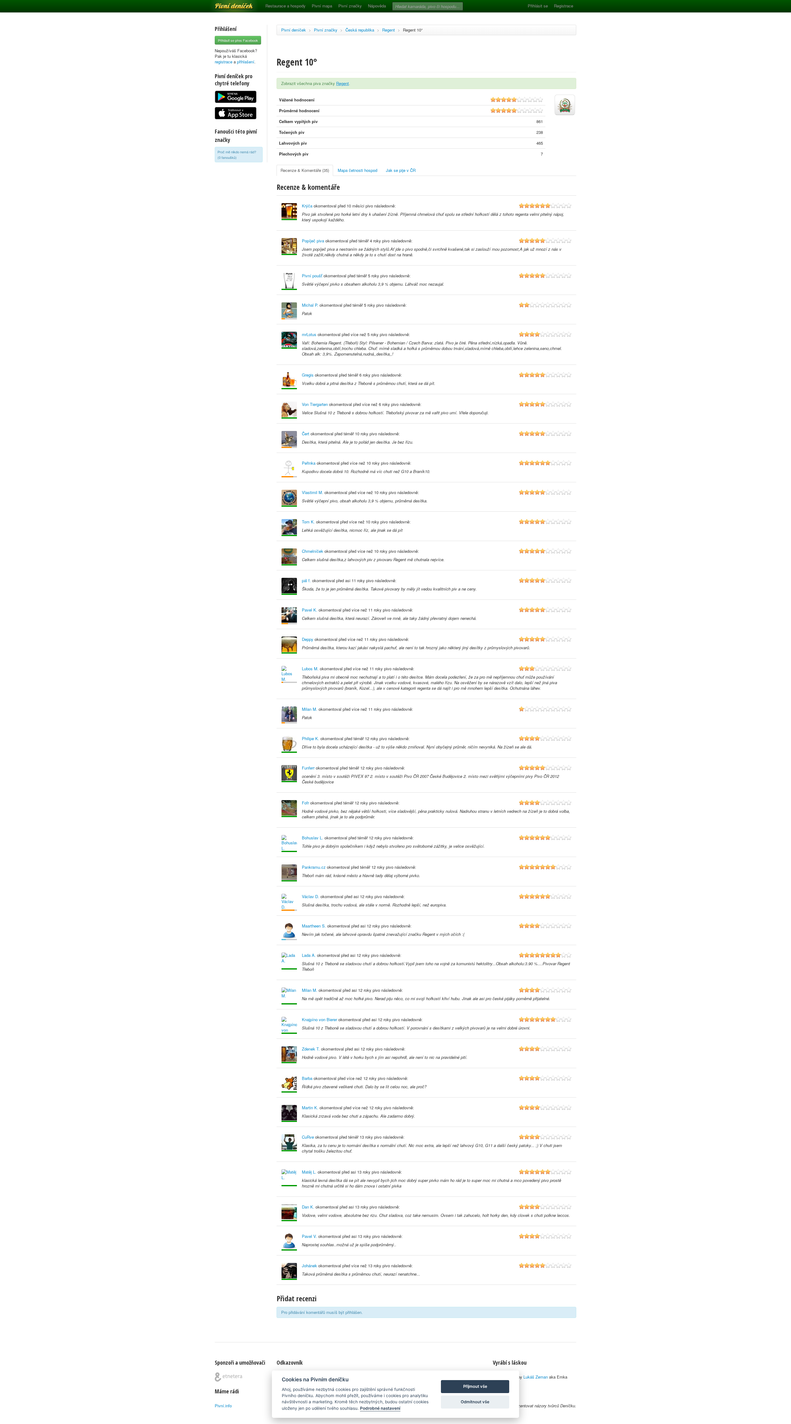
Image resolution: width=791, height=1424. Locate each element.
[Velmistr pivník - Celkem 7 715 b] (289, 995)
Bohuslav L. (312, 838)
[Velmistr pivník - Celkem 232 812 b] (289, 380)
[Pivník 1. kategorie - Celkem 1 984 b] (289, 439)
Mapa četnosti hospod (357, 170)
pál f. (306, 580)
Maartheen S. (314, 926)
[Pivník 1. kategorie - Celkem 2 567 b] (289, 902)
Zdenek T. (311, 1049)
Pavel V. (309, 1236)
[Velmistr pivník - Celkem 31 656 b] (289, 1212)
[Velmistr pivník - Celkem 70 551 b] (289, 410)
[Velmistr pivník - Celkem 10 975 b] (289, 1271)
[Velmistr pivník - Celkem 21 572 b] (289, 1177)
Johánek (309, 1265)
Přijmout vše (475, 1386)
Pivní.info (223, 1406)
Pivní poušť (312, 276)
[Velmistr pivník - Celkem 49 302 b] (289, 1084)
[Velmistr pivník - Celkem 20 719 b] (289, 211)
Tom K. (308, 522)
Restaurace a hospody (285, 6)
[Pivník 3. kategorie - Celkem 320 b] (289, 674)
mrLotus (309, 334)
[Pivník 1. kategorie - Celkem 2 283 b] (289, 468)
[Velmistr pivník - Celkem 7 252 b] (289, 744)
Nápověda (377, 6)
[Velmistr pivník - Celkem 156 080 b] (289, 527)
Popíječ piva (313, 241)
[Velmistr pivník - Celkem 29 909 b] (289, 645)
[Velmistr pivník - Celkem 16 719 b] (289, 586)
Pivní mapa (322, 6)
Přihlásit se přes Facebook (238, 40)
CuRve (308, 1137)
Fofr (305, 803)
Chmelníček (312, 551)
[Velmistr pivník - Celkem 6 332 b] (289, 808)
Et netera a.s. (228, 1377)
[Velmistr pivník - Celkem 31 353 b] (289, 1113)
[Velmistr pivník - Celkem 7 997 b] (289, 1242)
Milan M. (309, 709)
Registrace (563, 6)
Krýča (307, 206)
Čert (305, 434)
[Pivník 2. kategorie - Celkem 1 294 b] (289, 615)
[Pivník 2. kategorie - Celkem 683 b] (289, 310)
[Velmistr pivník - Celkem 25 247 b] (289, 1025)
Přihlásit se (538, 6)
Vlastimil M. (312, 492)
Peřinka (308, 463)
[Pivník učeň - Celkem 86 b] (289, 931)
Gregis (308, 375)
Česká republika (359, 30)
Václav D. (310, 896)
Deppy (307, 639)
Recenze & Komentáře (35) (305, 170)
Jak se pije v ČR (401, 170)
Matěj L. (309, 1172)
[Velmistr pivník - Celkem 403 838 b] (289, 498)
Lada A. (309, 955)
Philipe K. (310, 738)
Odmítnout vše (475, 1401)
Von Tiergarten (315, 404)
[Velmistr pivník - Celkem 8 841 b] (289, 1142)
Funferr (308, 768)
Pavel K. (309, 610)
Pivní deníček (227, 3)
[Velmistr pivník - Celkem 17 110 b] (289, 961)
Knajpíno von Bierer (319, 1019)
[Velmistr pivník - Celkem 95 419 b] (289, 843)
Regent (388, 30)
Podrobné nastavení (380, 1408)
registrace (223, 62)
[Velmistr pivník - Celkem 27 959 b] (289, 281)
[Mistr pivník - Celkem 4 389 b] (289, 1054)
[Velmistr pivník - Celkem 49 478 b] (289, 773)
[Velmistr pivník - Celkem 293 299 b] (289, 556)
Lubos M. (310, 668)
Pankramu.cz (314, 867)
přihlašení (245, 62)
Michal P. (310, 305)
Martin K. (310, 1108)
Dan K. (308, 1207)
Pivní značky (350, 6)
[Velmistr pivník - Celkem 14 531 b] (289, 872)
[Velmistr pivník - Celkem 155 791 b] (289, 246)
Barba (307, 1078)
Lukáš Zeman (535, 1377)
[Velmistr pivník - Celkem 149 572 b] (289, 340)
